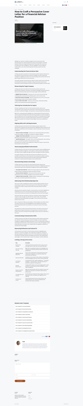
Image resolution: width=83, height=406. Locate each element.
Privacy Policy (30, 398)
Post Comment (20, 380)
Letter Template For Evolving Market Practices (23, 328)
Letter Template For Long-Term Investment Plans (24, 322)
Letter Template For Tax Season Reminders (22, 306)
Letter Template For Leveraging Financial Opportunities (25, 330)
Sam (23, 341)
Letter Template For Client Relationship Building (23, 325)
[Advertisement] (32, 51)
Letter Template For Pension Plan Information (23, 309)
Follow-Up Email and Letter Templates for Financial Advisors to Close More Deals (57, 27)
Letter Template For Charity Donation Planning (23, 317)
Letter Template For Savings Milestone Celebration (24, 311)
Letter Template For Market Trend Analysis (22, 314)
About (29, 395)
